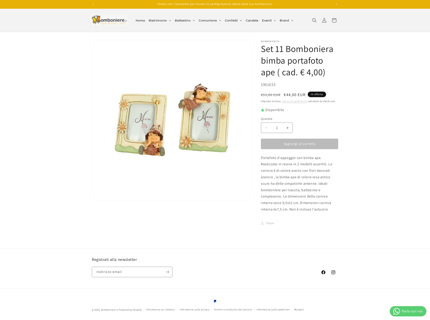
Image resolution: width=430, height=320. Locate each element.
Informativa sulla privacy (195, 309)
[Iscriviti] (167, 272)
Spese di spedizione (294, 101)
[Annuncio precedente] (93, 4)
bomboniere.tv (109, 309)
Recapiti (299, 309)
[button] (314, 20)
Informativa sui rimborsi (160, 309)
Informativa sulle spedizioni (273, 309)
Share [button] (270, 223)
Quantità (266, 119)
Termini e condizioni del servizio (233, 309)
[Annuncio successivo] (337, 4)
